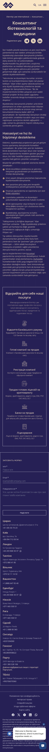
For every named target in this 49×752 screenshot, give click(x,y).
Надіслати (24, 512)
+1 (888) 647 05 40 (10, 583)
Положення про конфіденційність (24, 696)
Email (6, 478)
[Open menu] (44, 5)
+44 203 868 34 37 (10, 551)
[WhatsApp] (36, 714)
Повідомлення (10, 489)
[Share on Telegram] (26, 40)
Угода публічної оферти (24, 706)
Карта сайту (24, 710)
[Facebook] (13, 714)
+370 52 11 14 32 (10, 574)
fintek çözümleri (13, 193)
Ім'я (5, 466)
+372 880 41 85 (9, 562)
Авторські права (24, 699)
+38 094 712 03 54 (10, 539)
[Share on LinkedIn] (39, 40)
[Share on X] (33, 40)
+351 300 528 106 (10, 664)
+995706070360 (9, 681)
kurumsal (30, 253)
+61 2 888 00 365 (10, 629)
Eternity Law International (18, 16)
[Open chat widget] (42, 745)
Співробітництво (24, 703)
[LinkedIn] (30, 714)
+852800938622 (9, 653)
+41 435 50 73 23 (10, 528)
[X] (18, 714)
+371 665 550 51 (10, 606)
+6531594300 (8, 641)
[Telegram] (24, 714)
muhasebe (38, 259)
